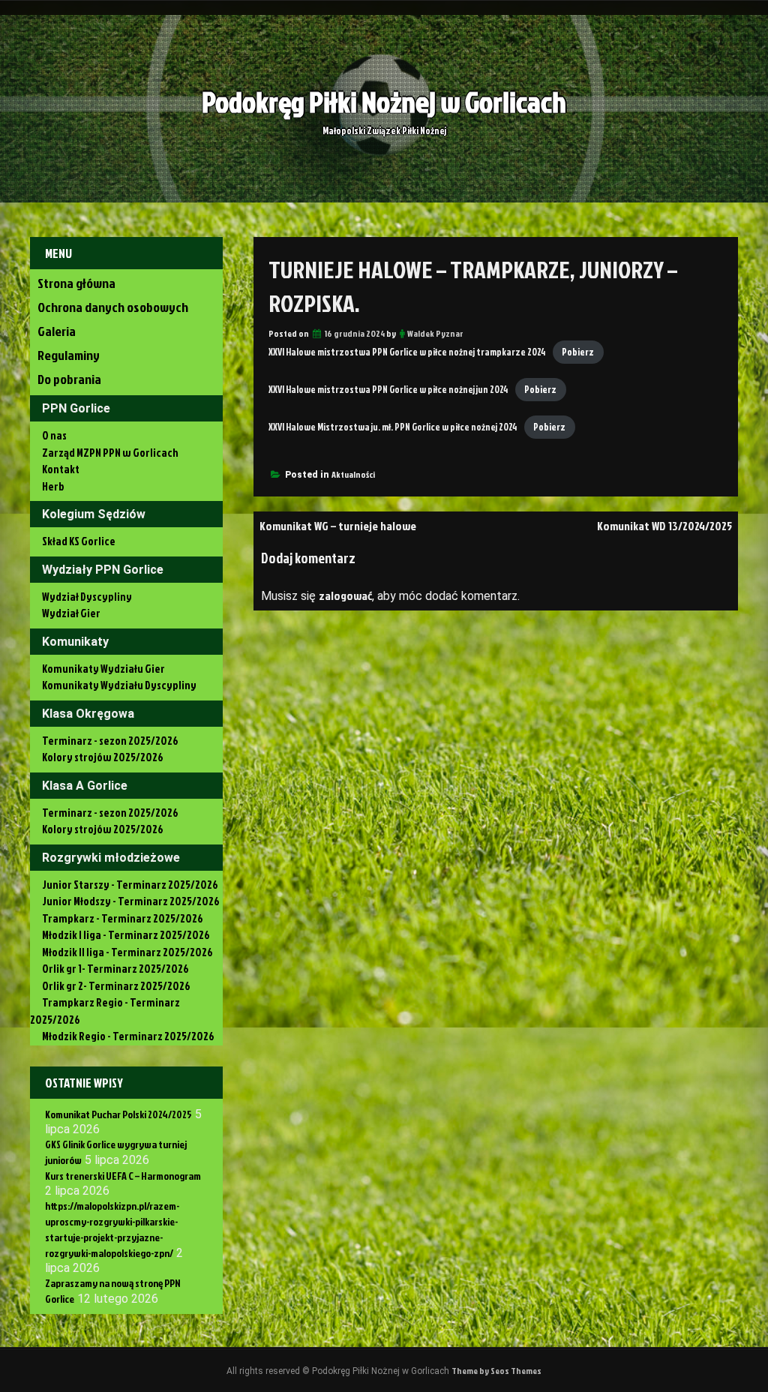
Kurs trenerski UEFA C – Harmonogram (123, 1175)
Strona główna (77, 283)
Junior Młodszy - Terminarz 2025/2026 (131, 901)
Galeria (57, 331)
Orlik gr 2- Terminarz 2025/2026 (116, 986)
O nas (54, 435)
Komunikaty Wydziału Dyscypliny (119, 685)
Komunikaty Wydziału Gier (103, 668)
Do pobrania (69, 379)
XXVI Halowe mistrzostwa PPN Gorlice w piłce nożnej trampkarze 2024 (406, 351)
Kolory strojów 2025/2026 (103, 757)
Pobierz (578, 351)
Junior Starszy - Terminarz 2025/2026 (130, 884)
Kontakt (61, 469)
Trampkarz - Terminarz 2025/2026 (122, 918)
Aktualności (353, 474)
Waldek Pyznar (435, 333)
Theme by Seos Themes (497, 1370)
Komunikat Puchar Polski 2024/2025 (118, 1114)
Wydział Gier (71, 613)
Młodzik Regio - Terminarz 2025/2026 (128, 1036)
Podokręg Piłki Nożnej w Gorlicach (384, 102)
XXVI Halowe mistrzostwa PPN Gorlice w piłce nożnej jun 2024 (388, 389)
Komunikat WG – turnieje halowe (338, 526)
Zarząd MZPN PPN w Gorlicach (110, 452)
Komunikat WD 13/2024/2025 (664, 526)
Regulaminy (69, 355)
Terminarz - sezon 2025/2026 (110, 740)
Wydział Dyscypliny (87, 596)
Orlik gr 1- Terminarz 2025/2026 (115, 968)
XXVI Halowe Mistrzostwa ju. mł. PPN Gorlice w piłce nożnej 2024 (392, 427)
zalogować (345, 595)
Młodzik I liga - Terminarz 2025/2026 (126, 935)
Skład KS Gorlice (79, 541)
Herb (53, 486)
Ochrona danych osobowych (113, 307)
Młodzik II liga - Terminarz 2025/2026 (127, 952)
